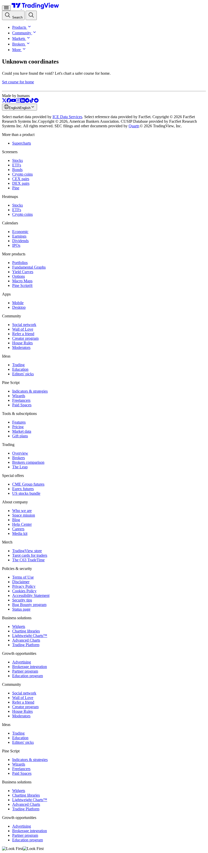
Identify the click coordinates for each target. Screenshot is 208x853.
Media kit (19, 533)
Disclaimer (20, 582)
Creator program (25, 338)
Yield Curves (22, 272)
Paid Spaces (21, 405)
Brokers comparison (28, 462)
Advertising (21, 662)
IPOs (16, 245)
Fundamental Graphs (29, 267)
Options (18, 276)
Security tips (22, 600)
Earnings (19, 236)
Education (20, 369)
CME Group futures (28, 484)
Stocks (17, 160)
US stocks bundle (26, 493)
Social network (24, 324)
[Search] (31, 15)
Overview (20, 453)
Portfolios (20, 262)
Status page (21, 609)
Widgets (18, 626)
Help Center (22, 524)
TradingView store (27, 551)
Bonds (17, 169)
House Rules (22, 343)
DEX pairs (20, 183)
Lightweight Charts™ (29, 635)
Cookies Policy (24, 591)
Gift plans (20, 436)
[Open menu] (6, 8)
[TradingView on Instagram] (18, 101)
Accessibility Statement (30, 595)
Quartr (134, 126)
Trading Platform (25, 645)
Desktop (19, 307)
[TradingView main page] (35, 8)
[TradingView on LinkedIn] (22, 101)
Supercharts (21, 143)
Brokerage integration (29, 666)
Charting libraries (26, 631)
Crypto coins (22, 174)
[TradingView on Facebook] (9, 101)
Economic (20, 231)
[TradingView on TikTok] (31, 101)
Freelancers (21, 400)
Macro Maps (22, 281)
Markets (18, 38)
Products (19, 27)
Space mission (23, 515)
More (16, 50)
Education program (27, 676)
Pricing (18, 427)
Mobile (18, 303)
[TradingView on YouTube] (13, 101)
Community (21, 33)
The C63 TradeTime (28, 560)
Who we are (22, 510)
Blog (16, 520)
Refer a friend (23, 334)
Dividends (20, 241)
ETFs (16, 165)
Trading (18, 365)
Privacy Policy (24, 586)
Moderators (21, 347)
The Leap (20, 467)
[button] (29, 27)
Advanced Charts (26, 640)
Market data (21, 431)
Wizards (18, 396)
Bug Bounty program (29, 604)
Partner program (25, 671)
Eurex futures (23, 489)
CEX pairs (20, 179)
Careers (18, 529)
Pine (15, 188)
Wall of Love (22, 329)
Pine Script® (22, 285)
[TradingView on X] (4, 101)
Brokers (18, 44)
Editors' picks (23, 374)
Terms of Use (23, 577)
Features (19, 422)
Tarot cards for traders (29, 555)
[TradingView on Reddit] (36, 101)
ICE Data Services (67, 117)
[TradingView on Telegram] (27, 101)
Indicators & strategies (30, 391)
